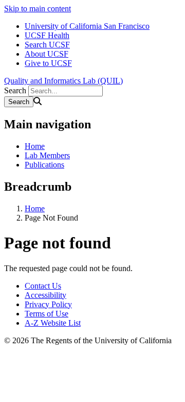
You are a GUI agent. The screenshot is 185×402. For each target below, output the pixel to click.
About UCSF (46, 53)
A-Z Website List (53, 323)
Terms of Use (46, 313)
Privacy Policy (48, 304)
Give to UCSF (48, 63)
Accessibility (45, 295)
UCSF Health (47, 35)
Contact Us (43, 285)
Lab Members (47, 155)
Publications (44, 164)
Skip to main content (37, 8)
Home (35, 146)
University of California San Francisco (87, 26)
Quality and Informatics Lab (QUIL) (63, 80)
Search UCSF (47, 44)
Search (15, 90)
